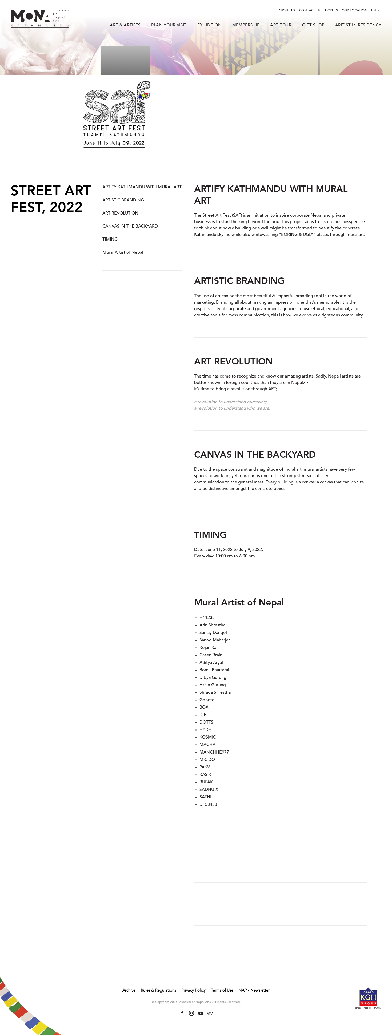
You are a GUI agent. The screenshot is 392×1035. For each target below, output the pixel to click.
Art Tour (280, 25)
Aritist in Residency (358, 25)
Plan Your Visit (169, 25)
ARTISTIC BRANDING (123, 200)
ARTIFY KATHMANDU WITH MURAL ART (142, 187)
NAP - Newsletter (254, 991)
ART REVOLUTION (120, 213)
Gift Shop (313, 25)
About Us (286, 10)
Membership (246, 25)
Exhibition (209, 25)
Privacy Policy (193, 991)
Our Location (354, 10)
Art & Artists (125, 25)
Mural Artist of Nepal (122, 253)
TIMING (110, 239)
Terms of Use (222, 991)
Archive (128, 991)
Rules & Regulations (158, 991)
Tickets (331, 10)
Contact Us (310, 10)
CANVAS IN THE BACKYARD (130, 226)
